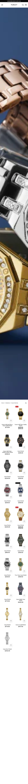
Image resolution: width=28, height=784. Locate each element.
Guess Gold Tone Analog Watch (20, 425)
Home (2, 403)
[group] (14, 1)
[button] (23, 5)
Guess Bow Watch (7, 649)
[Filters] (26, 403)
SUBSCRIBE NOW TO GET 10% (14, 1)
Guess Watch (21, 451)
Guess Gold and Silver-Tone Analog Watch (7, 425)
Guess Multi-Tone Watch (20, 600)
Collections (7, 403)
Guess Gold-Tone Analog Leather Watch (7, 452)
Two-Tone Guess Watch (20, 575)
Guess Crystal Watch (21, 624)
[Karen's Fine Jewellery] (14, 5)
